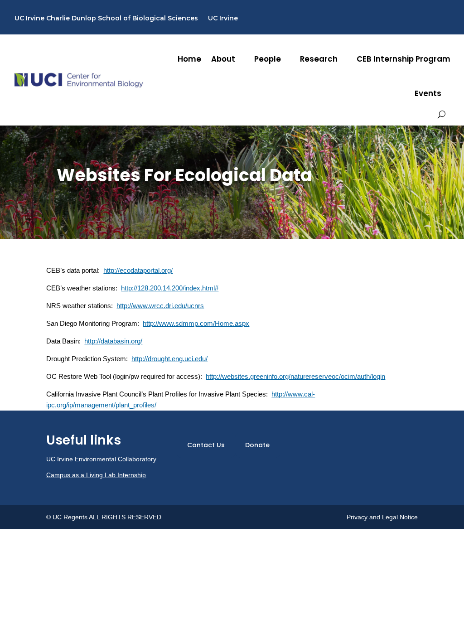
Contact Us (206, 445)
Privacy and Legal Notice (382, 517)
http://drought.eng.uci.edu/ (169, 359)
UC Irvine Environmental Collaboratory (101, 459)
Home (189, 58)
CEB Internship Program (403, 58)
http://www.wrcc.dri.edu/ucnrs (160, 306)
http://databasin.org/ (113, 341)
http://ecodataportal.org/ (138, 270)
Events (428, 93)
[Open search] (441, 114)
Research (319, 58)
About (223, 58)
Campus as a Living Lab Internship (96, 475)
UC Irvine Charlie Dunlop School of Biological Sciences (106, 18)
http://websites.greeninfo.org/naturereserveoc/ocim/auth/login (295, 376)
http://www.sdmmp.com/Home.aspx (196, 323)
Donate (257, 445)
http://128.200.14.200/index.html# (169, 288)
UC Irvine (223, 18)
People (267, 58)
